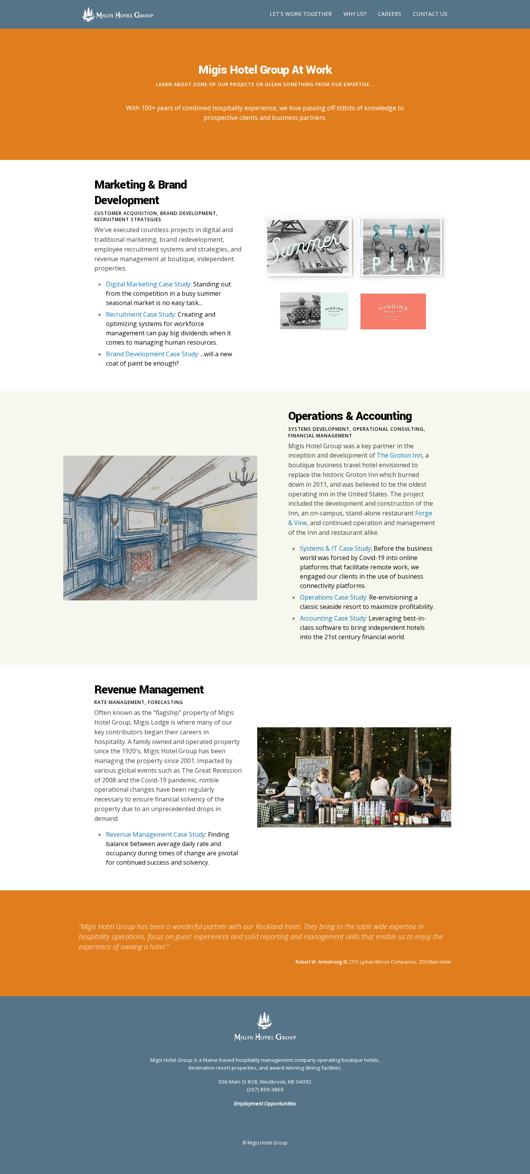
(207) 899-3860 (265, 1089)
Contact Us (430, 13)
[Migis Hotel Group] (265, 1026)
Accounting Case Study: (333, 618)
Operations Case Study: (333, 597)
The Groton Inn (399, 455)
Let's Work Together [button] (301, 13)
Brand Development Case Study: (152, 354)
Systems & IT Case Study (335, 548)
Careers (389, 13)
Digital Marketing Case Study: (149, 284)
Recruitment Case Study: (141, 314)
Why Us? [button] (354, 13)
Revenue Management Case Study (155, 834)
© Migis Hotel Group (265, 1142)
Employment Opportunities (265, 1103)
